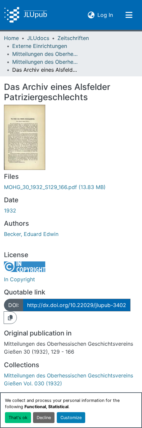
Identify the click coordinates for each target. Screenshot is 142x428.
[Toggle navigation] (129, 15)
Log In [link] (105, 14)
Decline (44, 417)
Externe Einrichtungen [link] (39, 46)
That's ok (18, 417)
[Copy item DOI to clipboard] (10, 317)
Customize (71, 417)
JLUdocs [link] (38, 38)
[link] (71, 187)
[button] (25, 15)
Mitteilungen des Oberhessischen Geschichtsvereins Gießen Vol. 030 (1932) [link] (45, 61)
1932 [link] (10, 210)
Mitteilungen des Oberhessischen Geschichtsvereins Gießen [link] (45, 54)
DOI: (13, 305)
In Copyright (19, 279)
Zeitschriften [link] (73, 38)
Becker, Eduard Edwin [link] (31, 234)
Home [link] (11, 38)
